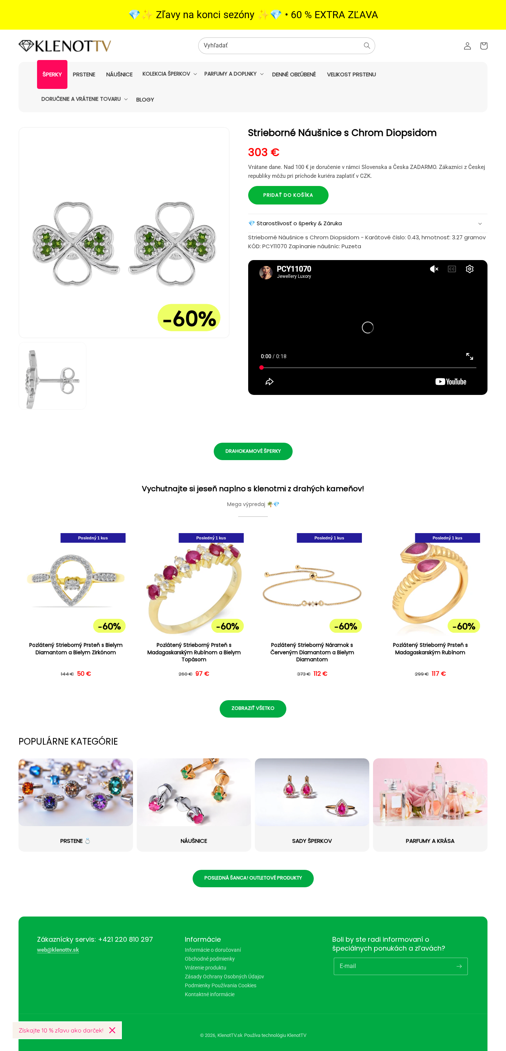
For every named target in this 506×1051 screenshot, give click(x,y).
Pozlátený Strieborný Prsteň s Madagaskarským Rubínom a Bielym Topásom (194, 652)
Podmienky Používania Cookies (220, 985)
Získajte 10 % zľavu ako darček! (61, 1030)
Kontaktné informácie (209, 994)
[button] (169, 74)
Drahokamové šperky (253, 451)
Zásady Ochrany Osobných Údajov (224, 977)
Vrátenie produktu (205, 968)
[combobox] (286, 45)
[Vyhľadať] (367, 45)
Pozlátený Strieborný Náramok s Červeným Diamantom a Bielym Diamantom (312, 652)
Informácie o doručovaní (213, 950)
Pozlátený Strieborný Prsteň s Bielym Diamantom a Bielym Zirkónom (76, 649)
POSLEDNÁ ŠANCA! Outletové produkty (253, 877)
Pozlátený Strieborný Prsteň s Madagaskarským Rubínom (430, 649)
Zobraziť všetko (253, 708)
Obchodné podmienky (210, 959)
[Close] (112, 1030)
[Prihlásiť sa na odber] (459, 966)
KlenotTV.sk (230, 1035)
